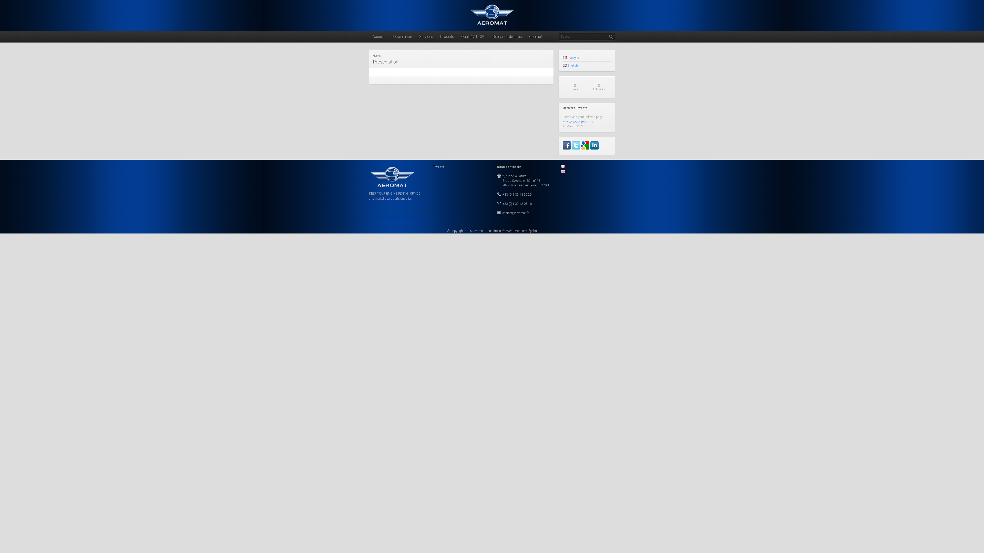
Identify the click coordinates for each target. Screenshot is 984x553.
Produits (447, 37)
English (572, 65)
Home (376, 55)
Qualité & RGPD (473, 37)
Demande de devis (507, 37)
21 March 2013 (572, 126)
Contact (535, 37)
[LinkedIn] (594, 149)
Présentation (402, 37)
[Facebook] (567, 149)
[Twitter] (576, 149)
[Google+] (585, 149)
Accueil (378, 37)
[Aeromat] (492, 26)
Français (573, 58)
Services (426, 37)
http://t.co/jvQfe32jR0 (577, 122)
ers (599, 87)
